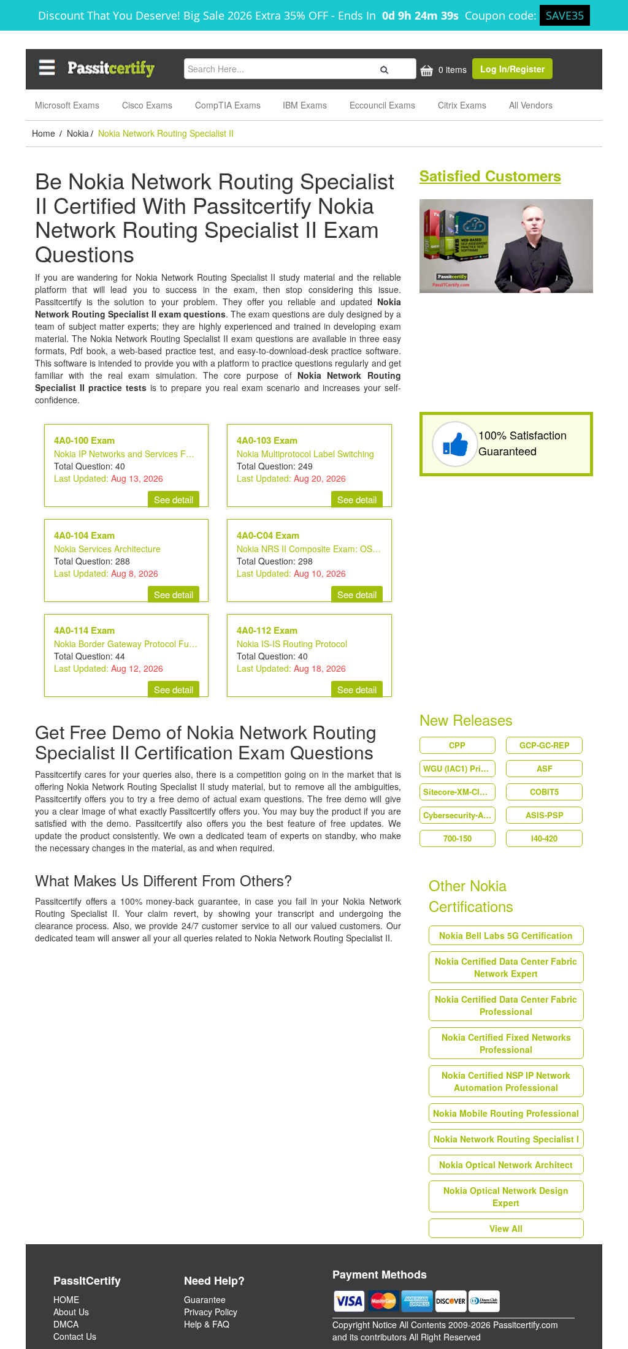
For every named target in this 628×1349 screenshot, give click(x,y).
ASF (545, 768)
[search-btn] (383, 68)
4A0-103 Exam (267, 440)
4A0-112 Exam (267, 630)
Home (45, 133)
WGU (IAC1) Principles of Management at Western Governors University (459, 768)
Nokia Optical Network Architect (506, 1164)
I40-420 (544, 838)
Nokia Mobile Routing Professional (506, 1113)
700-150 (457, 838)
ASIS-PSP (545, 815)
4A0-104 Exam (84, 535)
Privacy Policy (210, 1311)
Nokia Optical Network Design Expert (506, 1196)
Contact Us (74, 1336)
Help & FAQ (206, 1324)
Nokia (78, 133)
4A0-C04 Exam (268, 535)
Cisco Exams (147, 105)
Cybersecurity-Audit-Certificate (459, 815)
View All (506, 1228)
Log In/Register (512, 69)
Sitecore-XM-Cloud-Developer (459, 791)
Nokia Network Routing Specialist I (506, 1139)
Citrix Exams (462, 105)
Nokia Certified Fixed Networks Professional (506, 1043)
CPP (457, 745)
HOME (66, 1299)
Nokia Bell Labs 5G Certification (506, 935)
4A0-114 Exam (84, 630)
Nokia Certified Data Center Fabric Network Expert (506, 967)
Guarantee (205, 1299)
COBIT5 (544, 791)
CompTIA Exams (228, 105)
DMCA (65, 1324)
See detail (173, 499)
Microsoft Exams (67, 105)
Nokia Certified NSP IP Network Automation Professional (506, 1081)
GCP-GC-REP (544, 745)
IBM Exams (305, 105)
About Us (71, 1311)
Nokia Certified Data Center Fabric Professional (506, 1005)
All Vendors (531, 105)
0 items (451, 69)
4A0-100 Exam (84, 440)
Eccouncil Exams (382, 105)
